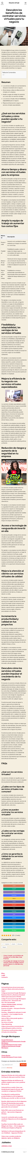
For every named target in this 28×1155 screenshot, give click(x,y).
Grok (14, 908)
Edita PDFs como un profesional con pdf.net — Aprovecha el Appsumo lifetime (12, 1112)
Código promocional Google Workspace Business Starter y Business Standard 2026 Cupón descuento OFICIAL (13, 994)
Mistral (14, 898)
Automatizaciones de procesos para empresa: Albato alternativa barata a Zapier (12, 989)
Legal (3, 975)
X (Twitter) (14, 920)
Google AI (14, 904)
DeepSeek (14, 895)
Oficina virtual (5, 1016)
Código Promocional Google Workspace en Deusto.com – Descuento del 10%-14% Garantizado (13, 1000)
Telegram (14, 927)
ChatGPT (14, 889)
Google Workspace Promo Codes (11, 1044)
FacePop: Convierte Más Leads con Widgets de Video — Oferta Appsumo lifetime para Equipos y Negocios (12, 1126)
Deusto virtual (14, 3)
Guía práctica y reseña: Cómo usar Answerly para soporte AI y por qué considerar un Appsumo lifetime (12, 1089)
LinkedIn (14, 924)
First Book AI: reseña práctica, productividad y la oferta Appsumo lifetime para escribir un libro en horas (13, 1096)
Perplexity (14, 911)
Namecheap (9, 1067)
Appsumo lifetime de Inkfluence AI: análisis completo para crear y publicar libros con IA (13, 1082)
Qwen (14, 914)
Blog (2, 973)
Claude (14, 885)
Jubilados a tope (6, 1146)
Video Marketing (6, 1024)
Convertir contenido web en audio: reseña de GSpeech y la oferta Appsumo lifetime (13, 1119)
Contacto (4, 977)
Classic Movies (5, 1055)
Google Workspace (7, 1040)
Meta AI (14, 917)
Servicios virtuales (7, 1022)
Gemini (14, 892)
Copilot (14, 901)
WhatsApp (14, 930)
